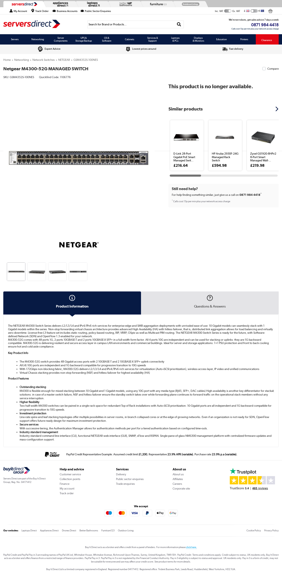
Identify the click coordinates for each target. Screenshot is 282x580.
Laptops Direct (29, 530)
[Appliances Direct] (60, 4)
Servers (15, 39)
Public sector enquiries (130, 479)
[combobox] (136, 24)
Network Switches (43, 59)
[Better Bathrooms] (125, 4)
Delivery (121, 474)
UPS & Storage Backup (83, 39)
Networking (37, 39)
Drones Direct (69, 530)
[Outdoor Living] (190, 4)
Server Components (61, 39)
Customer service (70, 474)
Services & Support (152, 39)
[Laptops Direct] (92, 4)
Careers (177, 483)
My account (67, 488)
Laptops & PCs (175, 39)
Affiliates (178, 479)
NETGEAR (64, 59)
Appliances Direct (49, 530)
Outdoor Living (126, 530)
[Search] (179, 24)
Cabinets (129, 39)
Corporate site (181, 488)
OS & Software (106, 39)
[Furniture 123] (157, 4)
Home (7, 59)
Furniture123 (108, 530)
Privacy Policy (271, 530)
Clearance (266, 40)
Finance (64, 483)
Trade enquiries (125, 483)
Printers (244, 39)
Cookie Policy (253, 530)
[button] (152, 154)
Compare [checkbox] (273, 68)
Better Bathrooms (88, 530)
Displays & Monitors (198, 39)
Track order (67, 493)
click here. (191, 547)
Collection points (70, 479)
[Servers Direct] (24, 4)
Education (221, 39)
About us (178, 474)
